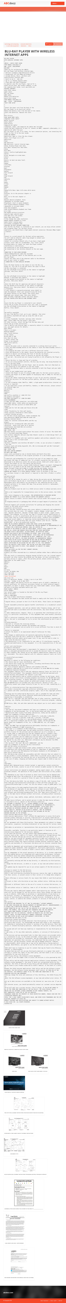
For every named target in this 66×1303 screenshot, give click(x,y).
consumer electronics (26, 44)
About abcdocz (44, 1300)
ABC (10, 3)
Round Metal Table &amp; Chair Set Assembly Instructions (18, 1133)
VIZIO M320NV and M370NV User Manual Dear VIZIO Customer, (19, 1277)
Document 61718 (14, 1153)
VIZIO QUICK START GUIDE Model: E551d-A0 (37, 1071)
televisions (23, 46)
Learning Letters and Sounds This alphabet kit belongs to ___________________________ (23, 1208)
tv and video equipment (12, 46)
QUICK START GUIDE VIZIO (14, 1027)
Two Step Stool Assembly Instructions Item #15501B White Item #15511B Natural (24, 1112)
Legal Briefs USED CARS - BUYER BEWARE (14, 1243)
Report (49, 44)
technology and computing (11, 44)
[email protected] (10, 576)
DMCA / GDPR (53, 1300)
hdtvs (29, 46)
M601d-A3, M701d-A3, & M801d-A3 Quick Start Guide (16, 1049)
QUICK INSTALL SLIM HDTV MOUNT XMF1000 (14, 1092)
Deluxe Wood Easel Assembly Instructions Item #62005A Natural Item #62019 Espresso (25, 1174)
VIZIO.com (14, 1071)
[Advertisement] (33, 27)
